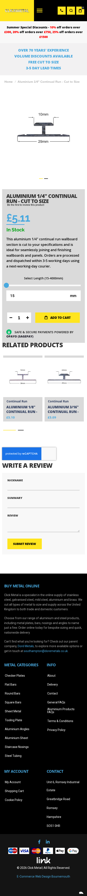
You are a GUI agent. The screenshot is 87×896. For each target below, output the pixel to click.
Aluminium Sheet (16, 738)
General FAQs (56, 702)
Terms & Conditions (60, 721)
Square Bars (13, 702)
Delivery (52, 684)
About (51, 675)
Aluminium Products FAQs (61, 710)
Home (8, 81)
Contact (52, 693)
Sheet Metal (13, 711)
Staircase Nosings (17, 747)
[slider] (6, 285)
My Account (13, 782)
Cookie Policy (13, 800)
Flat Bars (10, 684)
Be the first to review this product (25, 204)
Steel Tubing (13, 755)
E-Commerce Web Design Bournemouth (43, 876)
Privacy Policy (56, 730)
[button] (41, 178)
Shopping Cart (14, 791)
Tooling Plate (13, 720)
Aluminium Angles (17, 729)
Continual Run (17, 401)
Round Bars (12, 693)
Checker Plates (15, 675)
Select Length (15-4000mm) (43, 278)
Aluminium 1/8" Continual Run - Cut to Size (21, 410)
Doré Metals (26, 646)
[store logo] (17, 10)
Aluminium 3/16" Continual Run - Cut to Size (63, 410)
